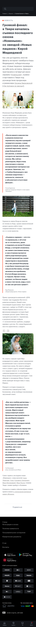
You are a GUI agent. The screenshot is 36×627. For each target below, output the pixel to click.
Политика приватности (10, 528)
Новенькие (16, 75)
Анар (12, 480)
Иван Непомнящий (9, 483)
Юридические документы (11, 536)
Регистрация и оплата (10, 524)
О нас (4, 543)
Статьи (4, 522)
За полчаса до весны (13, 86)
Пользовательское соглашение (13, 532)
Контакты (5, 547)
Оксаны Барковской (23, 83)
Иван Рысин (20, 483)
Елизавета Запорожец (21, 480)
